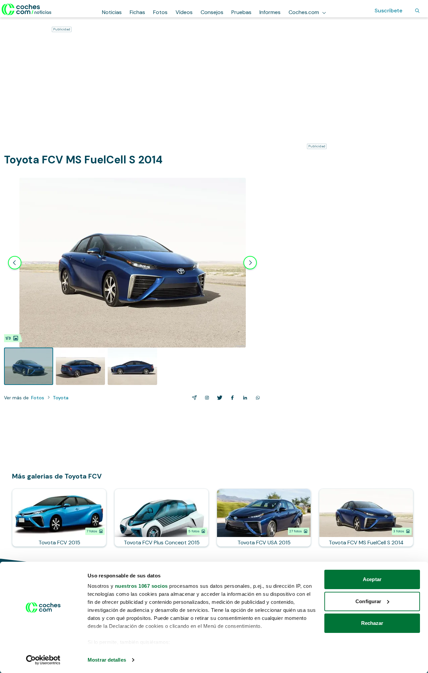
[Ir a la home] (26, 9)
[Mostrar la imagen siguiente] (250, 262)
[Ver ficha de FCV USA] (264, 517)
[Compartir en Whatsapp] (256, 397)
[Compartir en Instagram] (205, 397)
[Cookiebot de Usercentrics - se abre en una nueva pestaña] (43, 660)
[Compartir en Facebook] (231, 397)
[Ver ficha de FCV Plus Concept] (161, 517)
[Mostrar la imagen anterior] (14, 262)
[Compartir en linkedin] (243, 397)
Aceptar (372, 579)
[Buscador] (417, 10)
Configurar (368, 601)
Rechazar (372, 623)
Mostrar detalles (107, 660)
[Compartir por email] (193, 397)
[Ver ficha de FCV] (59, 517)
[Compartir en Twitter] (218, 397)
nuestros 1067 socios (141, 586)
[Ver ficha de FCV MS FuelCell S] (366, 517)
